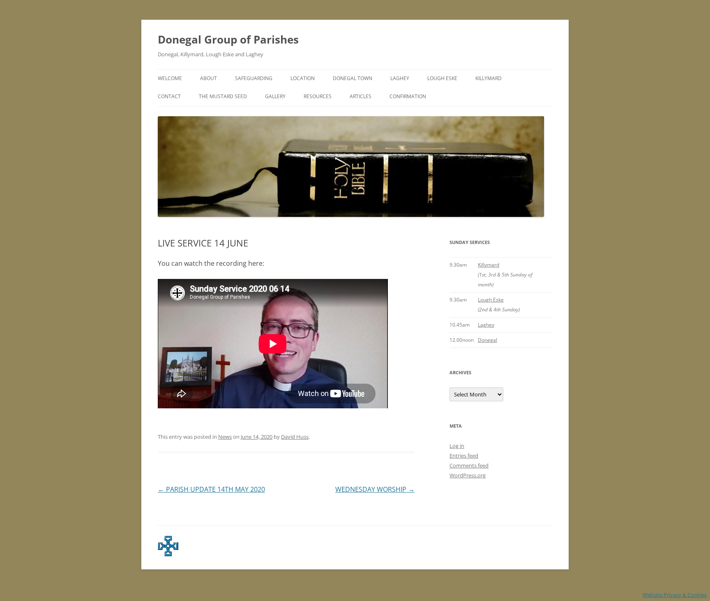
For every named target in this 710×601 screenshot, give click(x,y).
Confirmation (408, 96)
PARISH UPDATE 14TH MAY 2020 (211, 489)
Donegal (487, 339)
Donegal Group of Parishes (228, 39)
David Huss (295, 436)
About (208, 78)
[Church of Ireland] (168, 554)
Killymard (488, 78)
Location (302, 78)
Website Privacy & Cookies (675, 595)
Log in (457, 445)
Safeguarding (253, 78)
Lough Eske (442, 78)
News (225, 436)
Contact (169, 96)
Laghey (399, 78)
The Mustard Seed (223, 96)
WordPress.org (468, 475)
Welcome (170, 78)
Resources (318, 96)
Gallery (275, 96)
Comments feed (469, 465)
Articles (360, 96)
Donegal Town (352, 78)
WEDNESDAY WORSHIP (375, 489)
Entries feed (464, 455)
